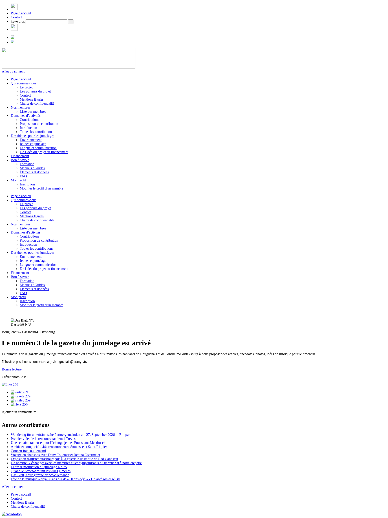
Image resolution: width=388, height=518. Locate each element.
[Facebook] (14, 29)
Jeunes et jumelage (33, 144)
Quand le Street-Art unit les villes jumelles (41, 471)
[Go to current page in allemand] (12, 38)
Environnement (31, 140)
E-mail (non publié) (30, 424)
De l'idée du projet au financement (44, 152)
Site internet (11, 429)
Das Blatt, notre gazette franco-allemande (40, 475)
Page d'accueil (21, 13)
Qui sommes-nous (23, 83)
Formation (27, 164)
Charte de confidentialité (37, 103)
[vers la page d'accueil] (68, 67)
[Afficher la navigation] (14, 9)
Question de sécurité (31, 434)
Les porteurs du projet (35, 91)
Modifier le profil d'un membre (41, 188)
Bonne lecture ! (13, 369)
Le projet (26, 87)
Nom (20, 420)
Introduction (28, 128)
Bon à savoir (20, 160)
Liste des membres (33, 111)
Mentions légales (32, 99)
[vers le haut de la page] (12, 514)
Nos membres (20, 107)
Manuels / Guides (32, 168)
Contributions (29, 119)
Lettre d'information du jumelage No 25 (39, 467)
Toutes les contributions (36, 132)
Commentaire (26, 450)
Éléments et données (34, 172)
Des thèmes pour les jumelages (32, 136)
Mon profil (18, 180)
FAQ (23, 176)
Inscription (27, 184)
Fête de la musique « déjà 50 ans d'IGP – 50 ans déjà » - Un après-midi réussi (65, 479)
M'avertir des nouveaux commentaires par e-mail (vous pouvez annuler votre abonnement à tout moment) (85, 456)
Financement (20, 156)
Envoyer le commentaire (19, 463)
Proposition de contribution (39, 124)
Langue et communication (38, 148)
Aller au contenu (13, 71)
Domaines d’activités (25, 115)
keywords (18, 21)
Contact (16, 17)
